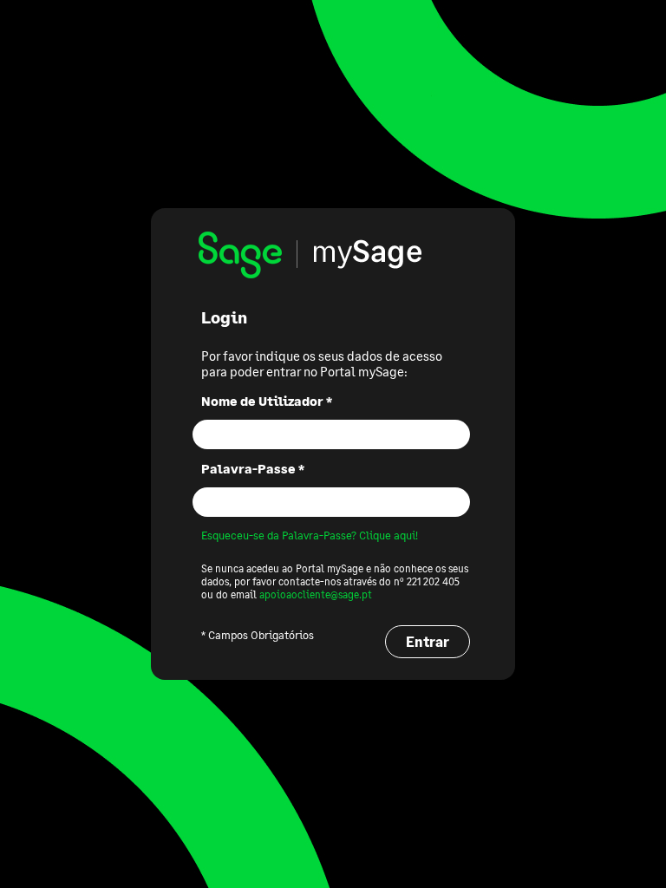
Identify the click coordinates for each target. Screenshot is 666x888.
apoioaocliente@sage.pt (315, 594)
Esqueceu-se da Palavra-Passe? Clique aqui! (309, 535)
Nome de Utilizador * (266, 400)
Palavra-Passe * (252, 468)
